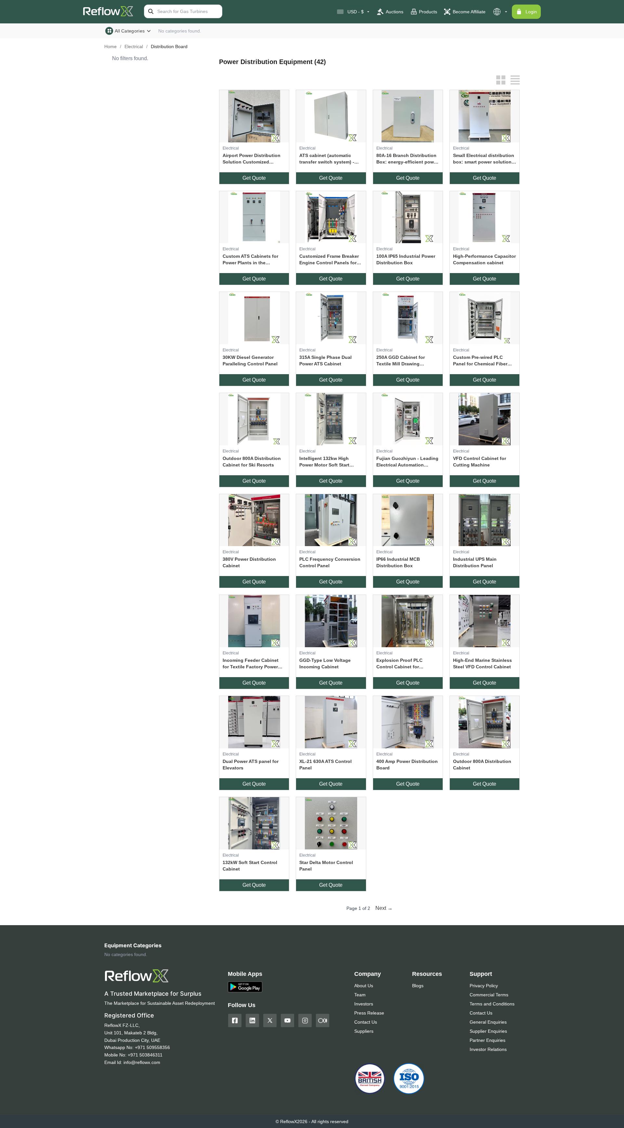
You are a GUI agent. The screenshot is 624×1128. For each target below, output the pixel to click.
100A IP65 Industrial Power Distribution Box (405, 259)
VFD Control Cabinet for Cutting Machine (479, 461)
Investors (363, 1003)
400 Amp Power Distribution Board (407, 764)
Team (360, 994)
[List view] (515, 80)
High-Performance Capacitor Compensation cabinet (484, 259)
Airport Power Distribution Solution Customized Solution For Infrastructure (252, 159)
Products (428, 11)
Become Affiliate (469, 11)
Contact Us (365, 1022)
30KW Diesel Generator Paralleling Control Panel (250, 360)
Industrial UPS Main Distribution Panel (475, 562)
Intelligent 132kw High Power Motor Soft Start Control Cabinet (324, 462)
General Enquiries (488, 1022)
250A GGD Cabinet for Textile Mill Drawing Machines (400, 361)
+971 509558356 (152, 1047)
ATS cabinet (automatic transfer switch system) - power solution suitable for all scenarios (329, 159)
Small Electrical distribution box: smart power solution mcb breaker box (483, 159)
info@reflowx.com (142, 1062)
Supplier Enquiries (488, 1031)
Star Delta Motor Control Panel (326, 866)
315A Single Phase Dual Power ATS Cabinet (325, 360)
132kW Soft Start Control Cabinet (250, 866)
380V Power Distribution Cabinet (249, 562)
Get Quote (254, 178)
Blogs (417, 985)
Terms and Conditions (492, 1003)
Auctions (394, 11)
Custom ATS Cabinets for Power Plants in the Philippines (250, 260)
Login (531, 11)
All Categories (130, 30)
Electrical (133, 46)
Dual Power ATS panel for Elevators (251, 764)
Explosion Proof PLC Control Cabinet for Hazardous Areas (399, 664)
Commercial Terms (489, 994)
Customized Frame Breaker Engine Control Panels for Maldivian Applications (329, 260)
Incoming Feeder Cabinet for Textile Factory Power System (251, 664)
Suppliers (363, 1031)
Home (110, 46)
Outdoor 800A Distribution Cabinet (482, 764)
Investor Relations (488, 1049)
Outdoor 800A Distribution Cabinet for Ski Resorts (252, 461)
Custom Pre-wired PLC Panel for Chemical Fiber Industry (480, 361)
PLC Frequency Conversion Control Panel (329, 562)
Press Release (369, 1013)
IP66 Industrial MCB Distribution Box (398, 562)
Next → (384, 908)
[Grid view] (500, 80)
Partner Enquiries (487, 1040)
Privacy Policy (484, 985)
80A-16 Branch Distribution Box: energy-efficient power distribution (407, 159)
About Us (363, 985)
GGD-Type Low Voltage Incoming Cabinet (325, 663)
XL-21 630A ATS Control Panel (325, 764)
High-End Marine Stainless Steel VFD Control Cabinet (482, 663)
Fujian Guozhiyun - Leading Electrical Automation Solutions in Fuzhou (407, 462)
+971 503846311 (145, 1054)
